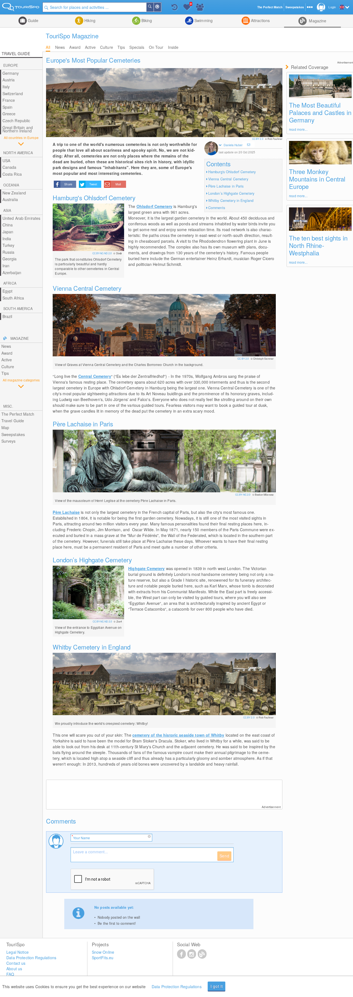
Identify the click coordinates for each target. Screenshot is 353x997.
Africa (9, 283)
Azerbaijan (11, 272)
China (7, 225)
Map (5, 427)
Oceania (11, 185)
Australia (10, 199)
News (60, 47)
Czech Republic (16, 120)
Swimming (203, 20)
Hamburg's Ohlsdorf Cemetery (232, 171)
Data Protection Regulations (177, 986)
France (8, 100)
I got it (216, 986)
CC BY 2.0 (258, 139)
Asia (7, 210)
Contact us (15, 963)
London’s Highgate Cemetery (231, 193)
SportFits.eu (103, 957)
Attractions (260, 20)
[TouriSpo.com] (21, 8)
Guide (33, 20)
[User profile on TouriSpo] (211, 148)
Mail (118, 184)
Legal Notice (17, 952)
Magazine (317, 20)
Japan (8, 231)
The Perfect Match (17, 414)
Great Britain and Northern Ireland (17, 129)
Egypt (7, 291)
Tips (121, 47)
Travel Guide (12, 420)
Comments (216, 207)
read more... (298, 129)
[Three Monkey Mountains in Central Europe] (320, 152)
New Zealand (14, 193)
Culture (106, 47)
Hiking (89, 20)
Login (332, 7)
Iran (6, 265)
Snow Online (103, 952)
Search (153, 7)
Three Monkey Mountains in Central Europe (317, 179)
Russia (8, 252)
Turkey (8, 245)
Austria (8, 79)
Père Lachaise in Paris (226, 186)
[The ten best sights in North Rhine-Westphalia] (320, 219)
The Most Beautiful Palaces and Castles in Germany (320, 112)
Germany (10, 73)
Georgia (9, 258)
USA (6, 160)
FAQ (10, 974)
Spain (7, 107)
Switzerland (12, 93)
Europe (10, 65)
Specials (136, 47)
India (6, 238)
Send (224, 856)
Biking (146, 20)
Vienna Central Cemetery (228, 179)
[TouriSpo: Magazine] (202, 953)
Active (90, 47)
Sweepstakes (13, 434)
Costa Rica (12, 174)
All (48, 47)
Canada (9, 167)
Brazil (7, 316)
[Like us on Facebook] (181, 953)
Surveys (8, 441)
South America (18, 308)
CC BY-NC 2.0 (243, 494)
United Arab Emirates (21, 218)
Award (75, 47)
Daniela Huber (233, 145)
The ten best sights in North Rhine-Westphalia (318, 245)
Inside (173, 47)
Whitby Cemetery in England (230, 200)
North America (18, 152)
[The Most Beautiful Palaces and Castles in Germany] (320, 86)
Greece (9, 113)
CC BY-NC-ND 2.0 (102, 253)
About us (14, 968)
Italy (6, 86)
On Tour (156, 47)
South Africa (13, 298)
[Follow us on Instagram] (191, 953)
